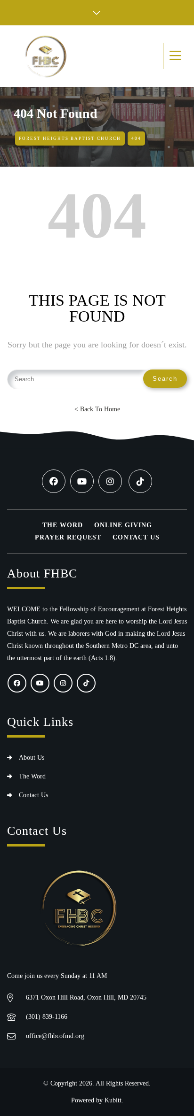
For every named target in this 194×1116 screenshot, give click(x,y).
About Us (31, 757)
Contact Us (136, 537)
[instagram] (110, 481)
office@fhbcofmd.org (55, 1035)
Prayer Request (68, 537)
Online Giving (123, 525)
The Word (62, 525)
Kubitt (113, 1100)
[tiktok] (140, 481)
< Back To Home (97, 409)
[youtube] (82, 481)
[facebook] (53, 481)
